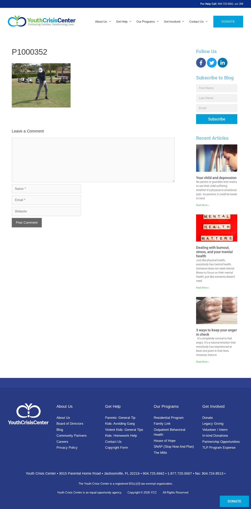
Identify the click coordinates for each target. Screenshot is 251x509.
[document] (125, 254)
